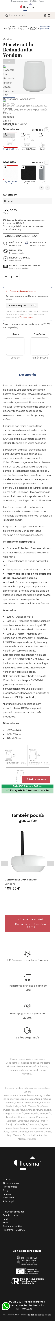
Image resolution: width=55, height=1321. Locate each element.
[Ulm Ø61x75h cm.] (28, 140)
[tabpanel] (27, 860)
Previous (9, 61)
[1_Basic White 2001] (10, 172)
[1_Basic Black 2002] (28, 172)
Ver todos (37, 129)
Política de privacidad (13, 1211)
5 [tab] (33, 896)
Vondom (7, 39)
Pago (5, 1218)
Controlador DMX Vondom (21, 879)
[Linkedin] (27, 1238)
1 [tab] (21, 896)
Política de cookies (12, 1226)
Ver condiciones (26, 317)
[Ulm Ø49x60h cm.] (10, 140)
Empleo (7, 1194)
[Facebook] (14, 1238)
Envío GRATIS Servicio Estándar (27, 786)
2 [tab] (24, 896)
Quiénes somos (11, 1183)
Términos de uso (11, 1215)
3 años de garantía (27, 1037)
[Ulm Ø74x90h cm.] (46, 140)
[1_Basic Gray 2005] (46, 172)
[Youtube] (41, 1238)
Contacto (8, 1179)
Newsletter (8, 1197)
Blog (5, 1190)
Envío (6, 1222)
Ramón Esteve (27, 98)
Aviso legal (8, 1201)
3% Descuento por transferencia (27, 960)
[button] (27, 923)
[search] (7, 15)
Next (9, 135)
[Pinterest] (21, 1238)
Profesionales (10, 1186)
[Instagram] (34, 1238)
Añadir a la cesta (36, 779)
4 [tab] (30, 896)
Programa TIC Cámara (14, 1229)
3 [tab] (27, 896)
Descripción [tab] (27, 374)
